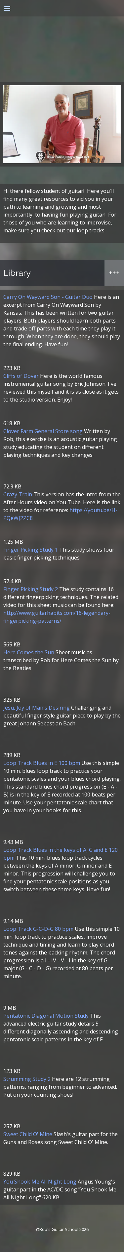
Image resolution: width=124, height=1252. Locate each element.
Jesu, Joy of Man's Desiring (36, 707)
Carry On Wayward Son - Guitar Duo (48, 296)
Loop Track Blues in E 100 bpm (41, 763)
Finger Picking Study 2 (30, 589)
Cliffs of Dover (21, 375)
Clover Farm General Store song (43, 431)
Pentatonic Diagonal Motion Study (46, 1015)
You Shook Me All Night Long (39, 1181)
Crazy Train (17, 494)
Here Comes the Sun (28, 652)
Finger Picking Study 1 (30, 549)
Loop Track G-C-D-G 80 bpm (38, 928)
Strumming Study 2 (27, 1078)
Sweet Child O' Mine (27, 1134)
